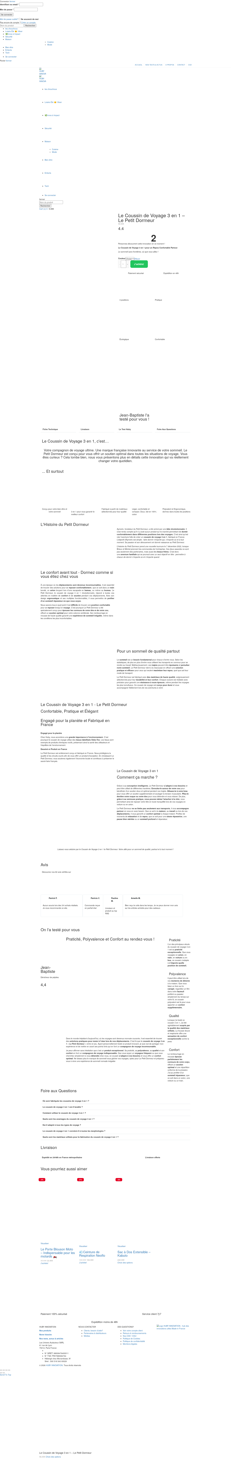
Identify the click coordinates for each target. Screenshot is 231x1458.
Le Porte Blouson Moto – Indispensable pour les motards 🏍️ (58, 1252)
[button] (58, 429)
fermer (12, 1)
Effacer (137, 258)
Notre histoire (45, 1334)
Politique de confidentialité (134, 1341)
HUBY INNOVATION (54, 1365)
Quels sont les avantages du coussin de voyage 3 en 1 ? (69, 1119)
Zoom (44, 238)
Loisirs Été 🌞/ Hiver (13, 31)
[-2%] (96, 1193)
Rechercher (30, 25)
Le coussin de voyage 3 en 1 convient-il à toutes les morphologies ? (74, 1131)
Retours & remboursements (134, 1333)
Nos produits (45, 1330)
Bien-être (9, 47)
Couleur (121, 258)
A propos (169, 65)
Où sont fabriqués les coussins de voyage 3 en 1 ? (66, 1101)
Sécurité (8, 36)
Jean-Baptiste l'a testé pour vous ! (134, 417)
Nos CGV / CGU (129, 1336)
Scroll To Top (5, 1374)
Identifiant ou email (9, 4)
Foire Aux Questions (166, 429)
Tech (7, 52)
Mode (49, 44)
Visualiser (45, 1243)
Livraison (85, 429)
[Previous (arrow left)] (1, 1372)
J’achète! (139, 264)
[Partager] (4, 1370)
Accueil (138, 65)
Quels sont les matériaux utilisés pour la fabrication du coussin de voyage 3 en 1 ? (81, 1137)
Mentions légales (130, 1344)
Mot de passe (7, 9)
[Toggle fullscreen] (6, 1370)
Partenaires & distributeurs (95, 1333)
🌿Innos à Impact (12, 34)
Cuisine (50, 42)
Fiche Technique (50, 429)
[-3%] (58, 1192)
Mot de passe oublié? (9, 19)
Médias (87, 1336)
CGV (190, 65)
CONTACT (181, 65)
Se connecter (6, 14)
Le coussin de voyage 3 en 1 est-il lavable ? (63, 1107)
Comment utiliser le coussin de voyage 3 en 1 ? (64, 1113)
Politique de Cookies (131, 1338)
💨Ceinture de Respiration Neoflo (92, 1253)
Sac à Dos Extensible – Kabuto (134, 1253)
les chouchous (11, 28)
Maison (8, 39)
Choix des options (125, 1262)
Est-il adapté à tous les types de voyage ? (62, 1125)
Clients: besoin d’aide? (93, 1330)
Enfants (8, 50)
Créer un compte (28, 22)
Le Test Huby (125, 429)
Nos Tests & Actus (153, 65)
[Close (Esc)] (1, 1370)
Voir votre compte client (133, 1330)
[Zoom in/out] (9, 1370)
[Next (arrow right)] (4, 1372)
